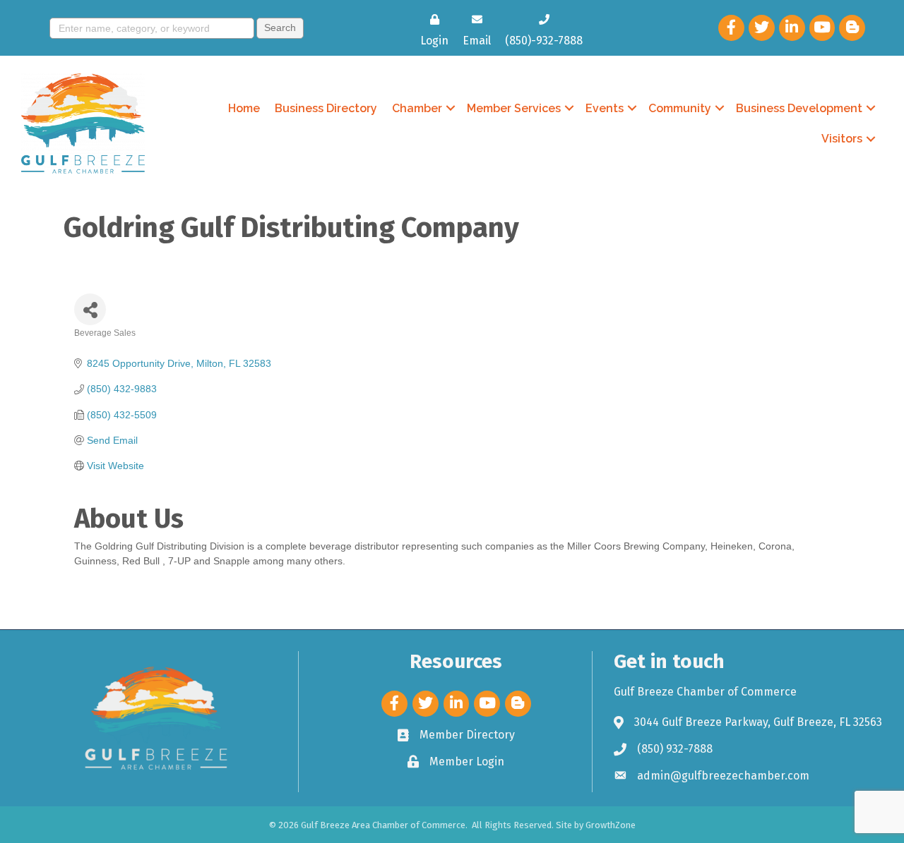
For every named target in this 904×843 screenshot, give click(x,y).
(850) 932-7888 (675, 749)
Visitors (841, 138)
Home (244, 108)
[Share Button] (90, 309)
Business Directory (326, 108)
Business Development (799, 108)
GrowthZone (610, 825)
